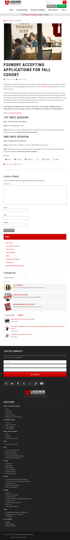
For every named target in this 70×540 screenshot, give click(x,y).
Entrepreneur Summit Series (13, 502)
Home (11, 10)
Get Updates (35, 374)
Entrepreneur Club (10, 497)
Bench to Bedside (11, 487)
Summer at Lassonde (11, 454)
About (7, 409)
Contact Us (9, 411)
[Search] (64, 2)
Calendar (8, 436)
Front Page (9, 243)
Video (7, 256)
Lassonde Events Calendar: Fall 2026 (21, 334)
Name (6, 207)
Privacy (31, 534)
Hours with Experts (11, 473)
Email (6, 215)
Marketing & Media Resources (15, 266)
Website (6, 222)
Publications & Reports (13, 259)
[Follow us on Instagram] (6, 383)
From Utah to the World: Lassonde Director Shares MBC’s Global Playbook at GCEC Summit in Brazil (37, 327)
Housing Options (10, 426)
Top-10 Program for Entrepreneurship (31, 15)
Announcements (10, 164)
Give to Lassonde (10, 415)
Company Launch (10, 483)
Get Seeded (9, 464)
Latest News (10, 315)
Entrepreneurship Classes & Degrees (16, 512)
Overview (8, 423)
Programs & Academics (38, 10)
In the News (9, 262)
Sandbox (8, 516)
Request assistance (11, 526)
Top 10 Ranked (18, 285)
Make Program (10, 467)
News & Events (53, 10)
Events (20, 315)
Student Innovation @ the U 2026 (23, 304)
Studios (21, 537)
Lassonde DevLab (10, 469)
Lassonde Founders (11, 452)
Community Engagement (12, 506)
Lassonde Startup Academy (13, 458)
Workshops (9, 466)
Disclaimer (26, 534)
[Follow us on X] (23, 383)
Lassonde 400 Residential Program (15, 456)
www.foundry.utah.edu (15, 113)
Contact (16, 537)
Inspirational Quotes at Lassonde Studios (22, 319)
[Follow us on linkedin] (12, 383)
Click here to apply (46, 86)
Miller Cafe (9, 428)
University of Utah (18, 534)
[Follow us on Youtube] (41, 383)
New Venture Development (13, 485)
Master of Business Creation (13, 514)
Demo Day (8, 504)
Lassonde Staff (11, 79)
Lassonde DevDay (10, 471)
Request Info (9, 413)
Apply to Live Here (11, 424)
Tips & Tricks (10, 249)
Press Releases (10, 252)
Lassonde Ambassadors (12, 495)
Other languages (10, 524)
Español (8, 522)
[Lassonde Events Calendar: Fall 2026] (7, 336)
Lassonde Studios (22, 10)
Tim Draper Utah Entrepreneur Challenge (16, 479)
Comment (7, 184)
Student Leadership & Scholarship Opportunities (18, 498)
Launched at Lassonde (12, 246)
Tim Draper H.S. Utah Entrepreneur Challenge (18, 481)
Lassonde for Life (10, 500)
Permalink (20, 164)
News (11, 20)
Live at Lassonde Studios (12, 450)
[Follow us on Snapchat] (29, 383)
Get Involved (61, 6)
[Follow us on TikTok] (35, 383)
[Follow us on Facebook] (18, 383)
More (64, 10)
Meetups (8, 493)
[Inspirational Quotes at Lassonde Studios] (7, 321)
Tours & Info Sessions (12, 444)
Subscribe (52, 6)
